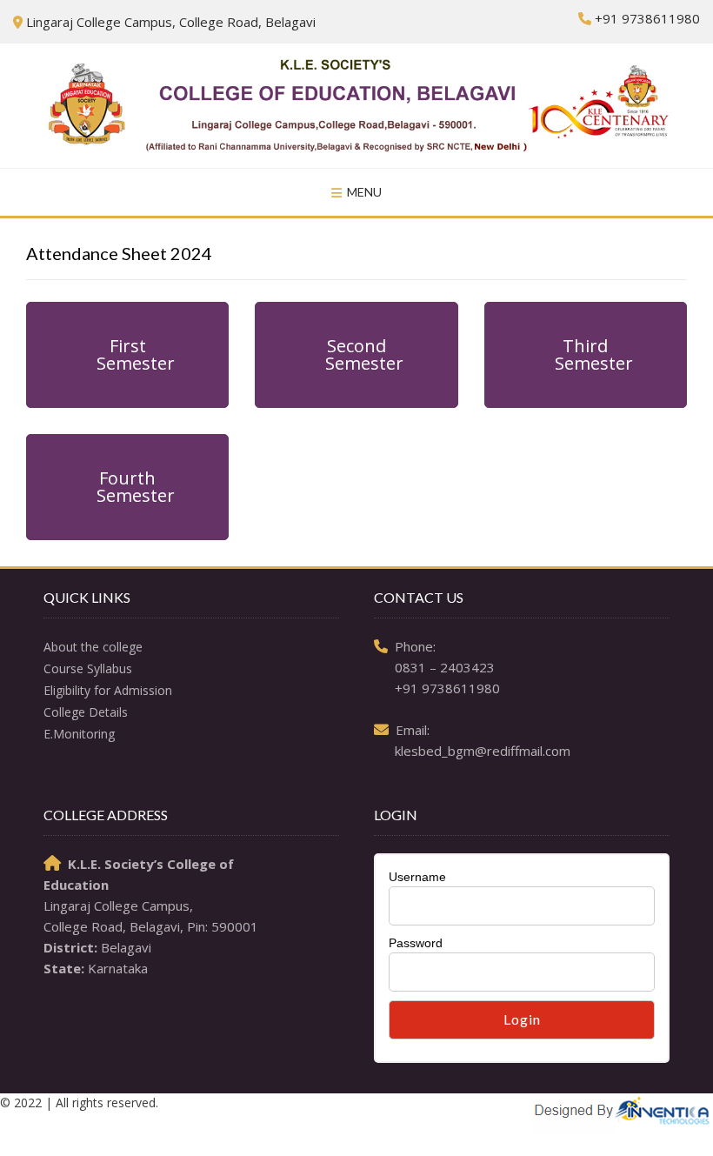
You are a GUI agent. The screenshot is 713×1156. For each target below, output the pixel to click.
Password (416, 943)
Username (417, 877)
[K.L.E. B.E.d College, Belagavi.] (356, 105)
